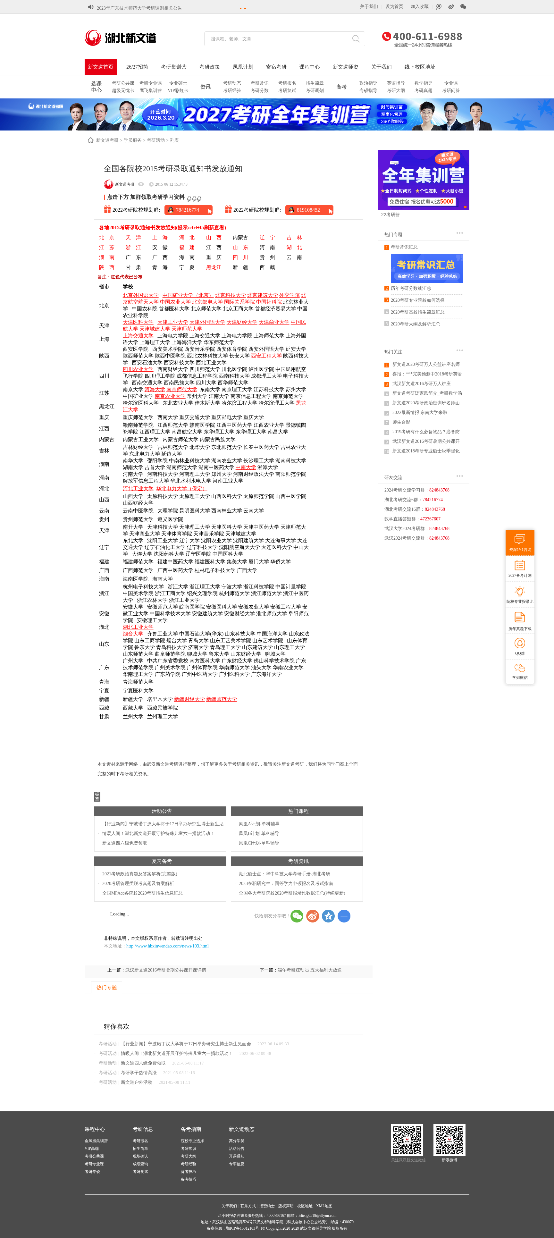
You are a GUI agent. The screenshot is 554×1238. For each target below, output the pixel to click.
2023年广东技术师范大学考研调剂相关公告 (139, 8)
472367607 (430, 519)
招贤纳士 (267, 1206)
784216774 (187, 210)
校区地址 (305, 1206)
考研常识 (260, 83)
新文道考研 (107, 140)
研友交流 (393, 477)
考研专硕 (92, 1171)
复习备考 (162, 861)
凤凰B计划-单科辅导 (259, 833)
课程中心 (309, 67)
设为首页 (394, 6)
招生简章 (315, 83)
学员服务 (133, 140)
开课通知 (236, 1156)
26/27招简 (137, 67)
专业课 (451, 83)
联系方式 (248, 1206)
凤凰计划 (243, 67)
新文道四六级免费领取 (124, 843)
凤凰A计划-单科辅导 (259, 823)
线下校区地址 (420, 67)
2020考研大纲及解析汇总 (415, 324)
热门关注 (393, 352)
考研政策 (209, 67)
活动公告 (162, 811)
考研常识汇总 (404, 247)
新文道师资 (345, 67)
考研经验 (232, 90)
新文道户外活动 (136, 1082)
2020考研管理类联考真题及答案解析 (138, 883)
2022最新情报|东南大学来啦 (419, 412)
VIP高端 (92, 1148)
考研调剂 (315, 90)
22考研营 (390, 214)
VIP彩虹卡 (178, 90)
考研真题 (423, 90)
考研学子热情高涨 (139, 1072)
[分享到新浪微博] (312, 916)
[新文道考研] (128, 38)
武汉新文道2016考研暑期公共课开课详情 (165, 970)
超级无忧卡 (123, 90)
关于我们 (369, 6)
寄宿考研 (276, 67)
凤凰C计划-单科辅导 (259, 843)
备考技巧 (188, 1171)
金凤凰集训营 (96, 1141)
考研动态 (232, 83)
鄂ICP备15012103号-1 (244, 1228)
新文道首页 (100, 67)
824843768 (439, 490)
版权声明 (286, 1206)
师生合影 (401, 422)
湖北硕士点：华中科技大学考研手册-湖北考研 (284, 874)
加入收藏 (420, 6)
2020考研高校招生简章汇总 (418, 312)
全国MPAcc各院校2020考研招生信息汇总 (142, 893)
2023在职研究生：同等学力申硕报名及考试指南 (286, 883)
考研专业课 (150, 83)
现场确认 (140, 1156)
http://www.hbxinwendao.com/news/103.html (167, 946)
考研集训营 (174, 67)
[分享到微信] (296, 916)
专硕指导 (368, 90)
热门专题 (393, 234)
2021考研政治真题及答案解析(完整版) (139, 874)
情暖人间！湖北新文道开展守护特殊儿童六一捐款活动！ (158, 833)
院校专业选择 (192, 1141)
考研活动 (156, 140)
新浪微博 (449, 1160)
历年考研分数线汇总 (411, 288)
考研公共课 (123, 83)
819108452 (308, 210)
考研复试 (287, 90)
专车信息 (236, 1164)
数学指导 (423, 83)
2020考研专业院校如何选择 (418, 300)
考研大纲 (396, 90)
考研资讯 (298, 861)
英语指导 (396, 83)
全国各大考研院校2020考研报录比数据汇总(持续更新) (292, 893)
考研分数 (260, 90)
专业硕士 (178, 83)
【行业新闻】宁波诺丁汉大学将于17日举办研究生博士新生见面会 (186, 1043)
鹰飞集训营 (150, 90)
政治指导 (368, 83)
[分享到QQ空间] (328, 916)
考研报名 (287, 83)
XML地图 (324, 1206)
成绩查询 (140, 1164)
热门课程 (298, 811)
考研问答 (451, 90)
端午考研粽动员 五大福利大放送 (310, 970)
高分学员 (236, 1141)
